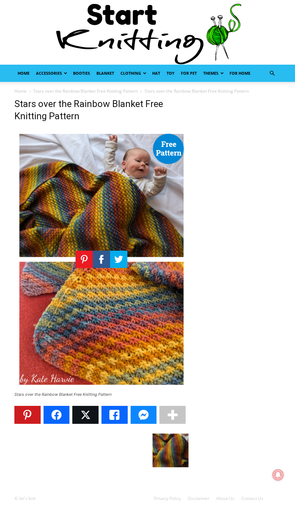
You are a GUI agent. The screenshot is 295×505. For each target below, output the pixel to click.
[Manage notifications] (278, 475)
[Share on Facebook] (57, 415)
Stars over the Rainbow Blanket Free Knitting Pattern (85, 91)
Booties (81, 73)
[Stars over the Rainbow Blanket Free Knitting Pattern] (101, 388)
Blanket (105, 73)
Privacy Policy (167, 498)
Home (24, 73)
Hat (156, 73)
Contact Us (252, 498)
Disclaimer (198, 498)
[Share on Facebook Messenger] (144, 415)
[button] (272, 73)
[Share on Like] (114, 415)
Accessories (49, 73)
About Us (225, 498)
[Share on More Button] (172, 415)
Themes (210, 73)
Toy (170, 73)
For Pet (189, 73)
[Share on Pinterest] (27, 415)
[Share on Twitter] (85, 415)
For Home (240, 73)
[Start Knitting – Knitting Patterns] (147, 32)
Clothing (131, 73)
